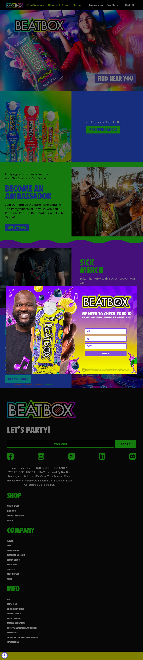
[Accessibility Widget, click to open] (4, 655)
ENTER (105, 353)
